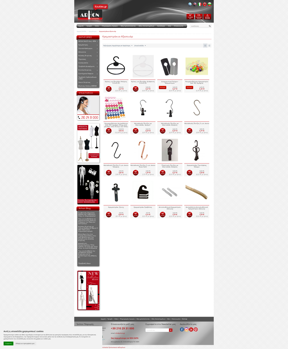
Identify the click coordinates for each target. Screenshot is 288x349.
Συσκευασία (83, 63)
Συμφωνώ (8, 343)
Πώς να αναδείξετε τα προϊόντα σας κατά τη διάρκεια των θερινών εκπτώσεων (87, 221)
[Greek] (189, 5)
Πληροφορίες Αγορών (110, 26)
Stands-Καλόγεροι (85, 48)
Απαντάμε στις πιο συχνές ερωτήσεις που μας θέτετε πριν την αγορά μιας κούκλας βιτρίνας (87, 237)
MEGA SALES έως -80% (87, 41)
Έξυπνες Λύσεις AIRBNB (87, 86)
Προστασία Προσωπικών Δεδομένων (113, 347)
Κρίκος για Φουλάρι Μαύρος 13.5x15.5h (116, 82)
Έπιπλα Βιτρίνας (84, 70)
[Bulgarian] (209, 5)
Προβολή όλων (84, 263)
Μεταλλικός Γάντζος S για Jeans (196, 123)
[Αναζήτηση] (210, 26)
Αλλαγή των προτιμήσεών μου (25, 343)
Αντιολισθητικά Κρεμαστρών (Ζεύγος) (170, 208)
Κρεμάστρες (93, 31)
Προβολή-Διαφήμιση (86, 66)
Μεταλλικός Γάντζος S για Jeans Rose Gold (142, 166)
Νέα (169, 26)
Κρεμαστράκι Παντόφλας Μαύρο (197, 166)
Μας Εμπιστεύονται (128, 26)
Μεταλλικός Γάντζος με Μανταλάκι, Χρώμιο (143, 124)
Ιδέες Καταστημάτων (146, 26)
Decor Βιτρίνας (84, 82)
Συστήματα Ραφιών (85, 73)
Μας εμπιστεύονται (143, 319)
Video (97, 26)
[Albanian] (204, 5)
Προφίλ (89, 26)
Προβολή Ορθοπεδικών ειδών (87, 78)
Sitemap (184, 319)
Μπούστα (82, 52)
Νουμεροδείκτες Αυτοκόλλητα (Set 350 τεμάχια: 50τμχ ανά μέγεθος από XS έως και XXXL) (116, 125)
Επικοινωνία (178, 26)
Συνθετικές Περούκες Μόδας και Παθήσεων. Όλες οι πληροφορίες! (87, 214)
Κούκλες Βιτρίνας (85, 55)
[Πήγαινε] (170, 330)
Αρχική (80, 26)
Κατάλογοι (161, 26)
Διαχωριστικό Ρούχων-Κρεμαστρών (169, 82)
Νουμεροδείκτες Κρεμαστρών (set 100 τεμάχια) (196, 82)
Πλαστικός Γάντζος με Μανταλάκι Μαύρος (170, 166)
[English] (194, 5)
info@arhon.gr (120, 333)
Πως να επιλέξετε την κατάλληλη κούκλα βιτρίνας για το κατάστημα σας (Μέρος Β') (87, 254)
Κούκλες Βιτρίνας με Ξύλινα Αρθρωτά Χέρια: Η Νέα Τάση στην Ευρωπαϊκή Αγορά (88, 229)
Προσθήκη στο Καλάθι (109, 89)
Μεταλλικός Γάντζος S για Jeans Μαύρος (116, 166)
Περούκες (82, 59)
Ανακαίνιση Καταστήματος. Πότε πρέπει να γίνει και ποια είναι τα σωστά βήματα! (87, 246)
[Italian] (199, 5)
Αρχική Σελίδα (81, 31)
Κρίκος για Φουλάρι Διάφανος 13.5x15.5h (143, 82)
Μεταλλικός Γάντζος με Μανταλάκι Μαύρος (170, 124)
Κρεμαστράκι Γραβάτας (143, 207)
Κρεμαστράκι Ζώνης (116, 207)
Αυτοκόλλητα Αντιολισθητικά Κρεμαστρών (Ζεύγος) (197, 208)
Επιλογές (162, 87)
